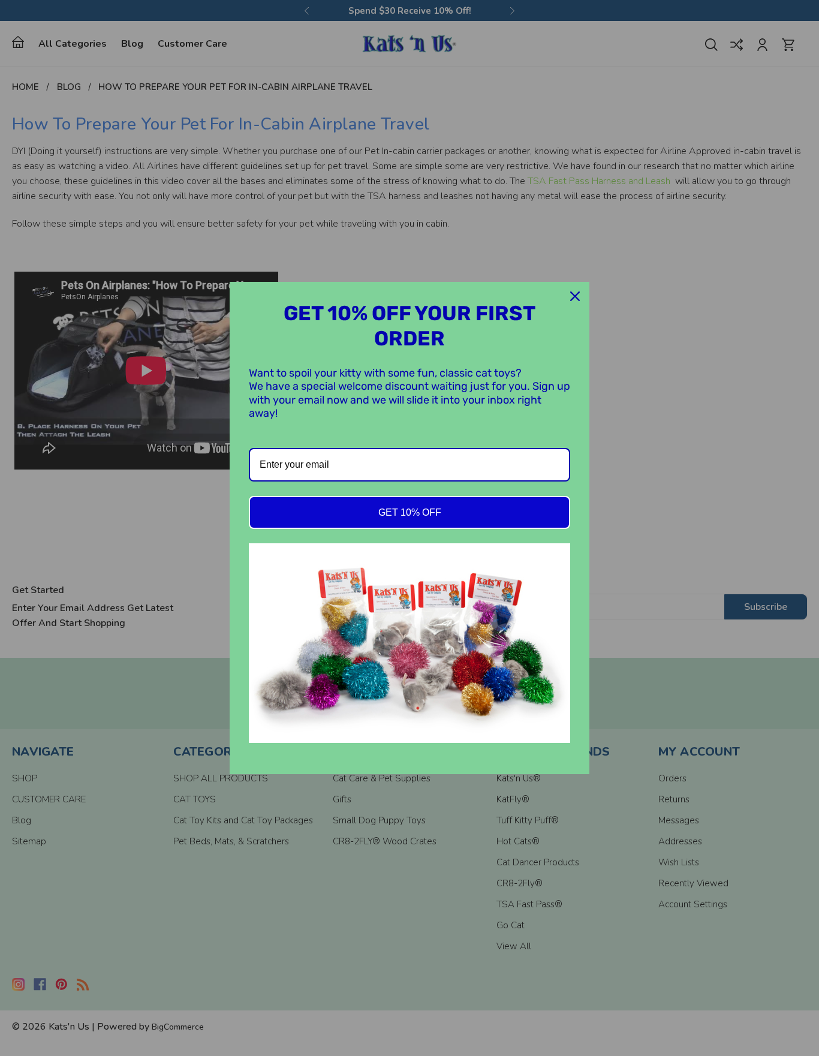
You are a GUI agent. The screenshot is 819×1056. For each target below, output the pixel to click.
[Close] (575, 296)
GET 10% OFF (409, 512)
